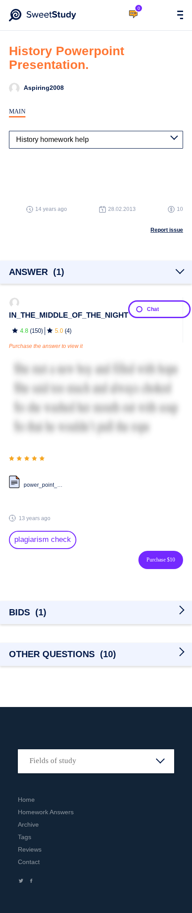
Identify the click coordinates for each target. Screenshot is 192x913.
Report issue (166, 230)
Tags (24, 836)
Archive (28, 824)
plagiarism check (42, 539)
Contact (29, 861)
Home (26, 799)
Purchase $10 (160, 560)
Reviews (30, 849)
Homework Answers (46, 812)
